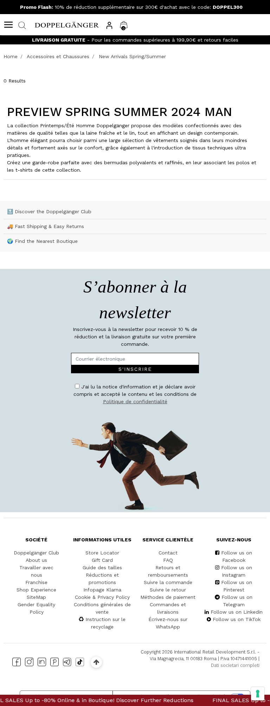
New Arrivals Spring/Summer (132, 56)
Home (11, 56)
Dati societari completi (235, 665)
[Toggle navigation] (8, 25)
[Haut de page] (96, 662)
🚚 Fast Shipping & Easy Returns (45, 226)
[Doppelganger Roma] (67, 24)
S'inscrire (135, 369)
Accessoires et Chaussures (58, 56)
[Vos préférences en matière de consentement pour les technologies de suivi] (257, 693)
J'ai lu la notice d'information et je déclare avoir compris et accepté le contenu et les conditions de (135, 394)
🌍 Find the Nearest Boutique (42, 241)
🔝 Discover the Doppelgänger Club (49, 211)
